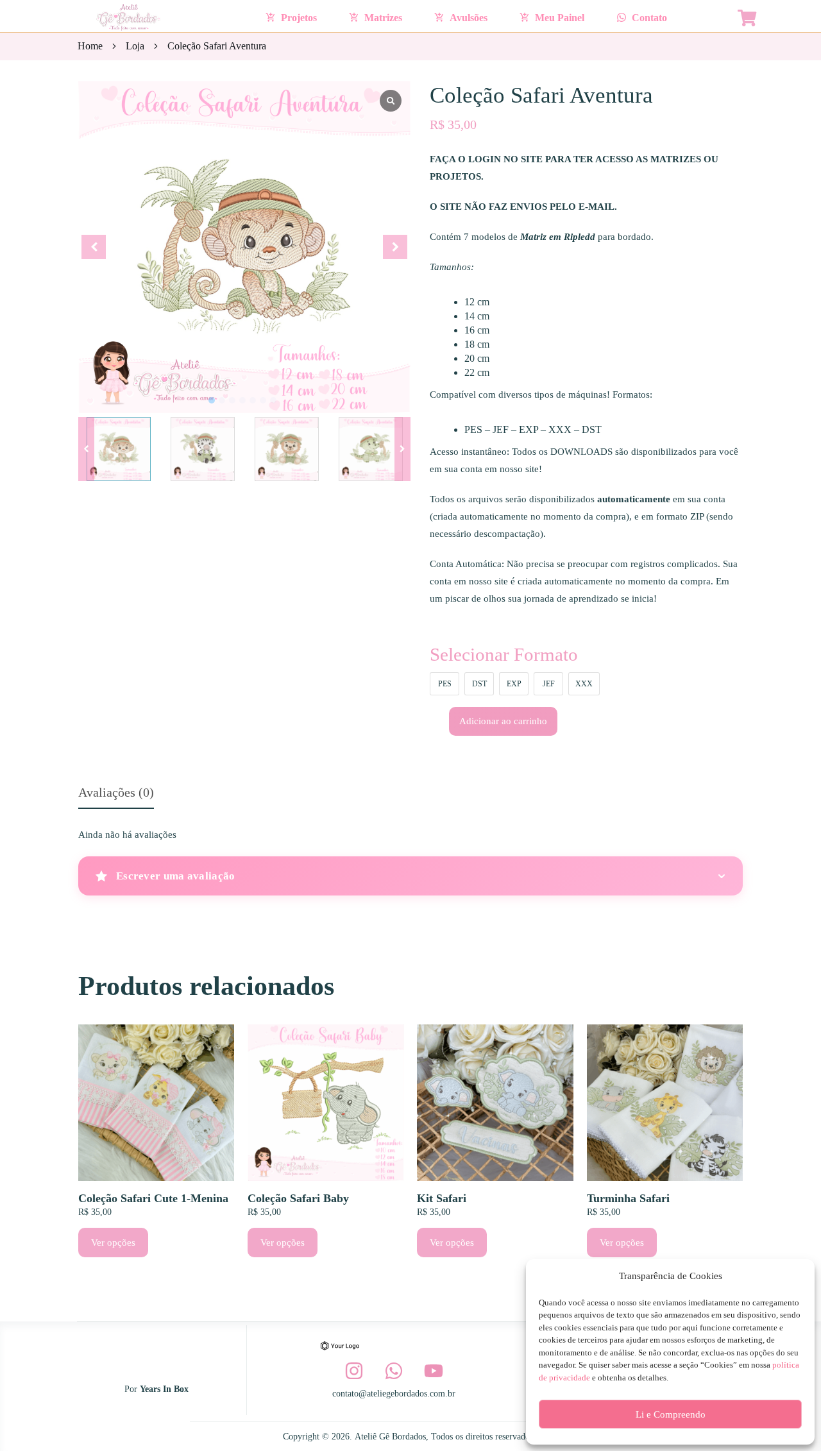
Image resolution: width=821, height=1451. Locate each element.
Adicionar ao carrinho (503, 721)
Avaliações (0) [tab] (116, 792)
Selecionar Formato (504, 654)
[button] (402, 449)
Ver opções (113, 1242)
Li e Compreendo (671, 1414)
